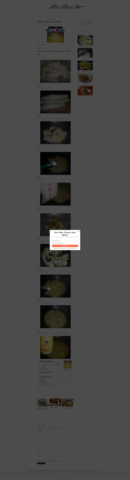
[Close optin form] (78, 231)
